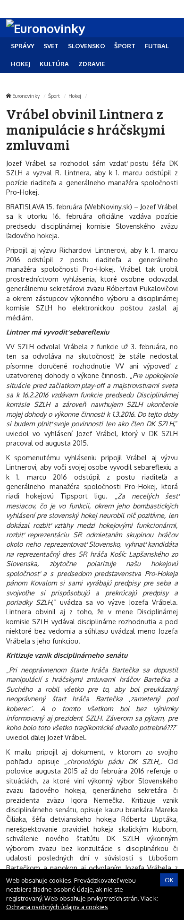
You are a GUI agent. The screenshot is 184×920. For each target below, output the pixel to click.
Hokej (74, 96)
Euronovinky (26, 96)
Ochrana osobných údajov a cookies (57, 907)
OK (169, 880)
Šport (54, 96)
